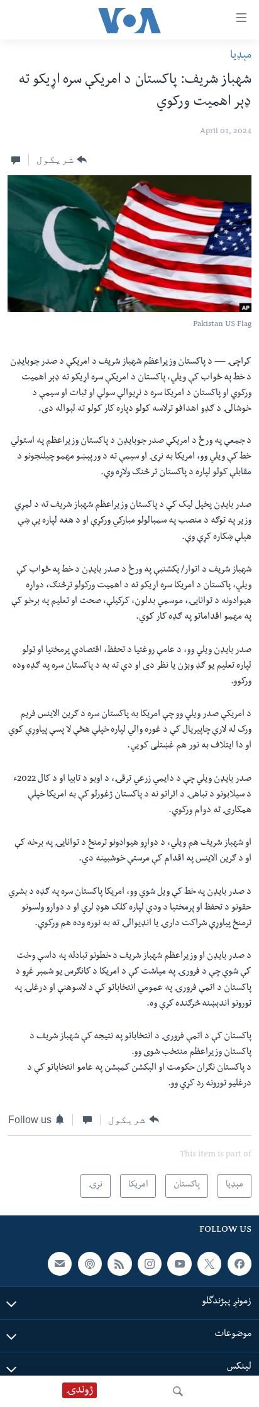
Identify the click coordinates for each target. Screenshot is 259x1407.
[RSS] (119, 1263)
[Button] (61, 159)
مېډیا (240, 56)
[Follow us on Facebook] (239, 1263)
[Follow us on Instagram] (150, 1263)
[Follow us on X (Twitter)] (209, 1263)
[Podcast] (90, 1263)
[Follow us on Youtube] (179, 1263)
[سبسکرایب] (60, 1263)
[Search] (178, 1391)
